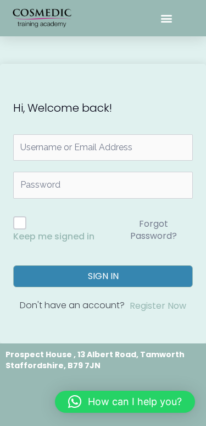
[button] (167, 18)
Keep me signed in (53, 236)
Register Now (158, 305)
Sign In (103, 276)
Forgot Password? (153, 229)
